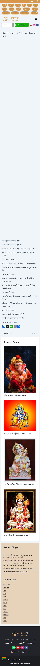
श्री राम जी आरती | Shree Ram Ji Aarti (17, 434)
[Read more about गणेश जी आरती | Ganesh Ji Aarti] (20, 369)
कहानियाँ (5, 599)
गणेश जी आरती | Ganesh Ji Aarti (15, 395)
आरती (4, 590)
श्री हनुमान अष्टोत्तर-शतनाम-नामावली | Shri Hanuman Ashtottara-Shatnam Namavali (17, 556)
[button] (36, 19)
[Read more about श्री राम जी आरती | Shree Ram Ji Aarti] (20, 415)
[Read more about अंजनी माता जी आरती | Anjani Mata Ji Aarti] (20, 460)
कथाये (4, 593)
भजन (4, 608)
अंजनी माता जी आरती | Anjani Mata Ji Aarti (19, 484)
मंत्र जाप (5, 611)
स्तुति (4, 617)
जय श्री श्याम (6, 584)
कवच (4, 596)
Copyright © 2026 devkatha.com (20, 663)
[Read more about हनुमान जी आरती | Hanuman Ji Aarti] (20, 511)
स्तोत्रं (5, 620)
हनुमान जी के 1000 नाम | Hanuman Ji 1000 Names (18, 560)
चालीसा (5, 602)
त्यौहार (5, 605)
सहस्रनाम (5, 614)
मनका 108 (6, 587)
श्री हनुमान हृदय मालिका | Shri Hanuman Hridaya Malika (19, 568)
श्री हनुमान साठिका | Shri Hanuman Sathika (15, 571)
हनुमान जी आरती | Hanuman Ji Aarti (17, 535)
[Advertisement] (20, 58)
